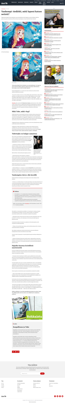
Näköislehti (57, 0)
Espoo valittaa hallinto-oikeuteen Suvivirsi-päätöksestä (53, 111)
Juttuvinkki (18, 384)
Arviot (52, 2)
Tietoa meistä (49, 0)
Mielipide (18, 387)
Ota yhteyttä (38, 0)
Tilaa (35, 0)
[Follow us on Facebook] (55, 396)
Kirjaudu (61, 0)
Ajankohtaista (20, 2)
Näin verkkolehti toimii (43, 0)
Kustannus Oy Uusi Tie (36, 383)
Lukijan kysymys (19, 391)
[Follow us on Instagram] (60, 396)
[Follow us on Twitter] (57, 396)
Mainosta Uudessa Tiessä (37, 387)
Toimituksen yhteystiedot (21, 383)
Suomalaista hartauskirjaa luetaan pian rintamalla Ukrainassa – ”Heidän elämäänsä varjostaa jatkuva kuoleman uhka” (52, 99)
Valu (49, 384)
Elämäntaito (26, 2)
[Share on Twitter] (16, 352)
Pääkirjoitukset (14, 2)
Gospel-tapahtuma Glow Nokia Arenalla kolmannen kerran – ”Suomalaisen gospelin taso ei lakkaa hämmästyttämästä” (53, 90)
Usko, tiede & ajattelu (44, 3)
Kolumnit (48, 2)
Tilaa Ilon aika (53, 0)
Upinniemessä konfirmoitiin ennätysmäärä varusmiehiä (53, 37)
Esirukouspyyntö (19, 390)
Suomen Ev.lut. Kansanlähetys (53, 383)
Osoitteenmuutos (20, 388)
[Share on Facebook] (13, 352)
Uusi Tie (2, 383)
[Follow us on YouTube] (62, 396)
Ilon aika (2, 384)
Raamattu (31, 2)
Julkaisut (34, 384)
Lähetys (36, 2)
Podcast (2, 387)
